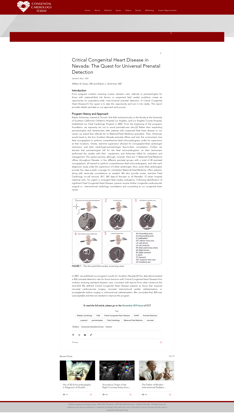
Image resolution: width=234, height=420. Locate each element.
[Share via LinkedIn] (85, 335)
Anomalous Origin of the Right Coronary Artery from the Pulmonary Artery (115, 386)
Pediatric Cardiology (84, 315)
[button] (171, 33)
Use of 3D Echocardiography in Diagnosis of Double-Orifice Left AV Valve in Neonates (77, 386)
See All (171, 356)
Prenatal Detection (150, 315)
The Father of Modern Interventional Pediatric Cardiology (153, 386)
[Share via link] (91, 335)
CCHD (136, 315)
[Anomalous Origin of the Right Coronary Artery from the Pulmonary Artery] (117, 370)
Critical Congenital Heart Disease (117, 315)
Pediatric (75, 326)
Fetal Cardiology (113, 320)
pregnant (84, 320)
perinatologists (97, 320)
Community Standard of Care (92, 326)
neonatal (150, 320)
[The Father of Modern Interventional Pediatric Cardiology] (156, 370)
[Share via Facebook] (73, 335)
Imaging (109, 326)
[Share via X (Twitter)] (79, 335)
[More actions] (160, 53)
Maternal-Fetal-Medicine (133, 320)
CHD (98, 315)
